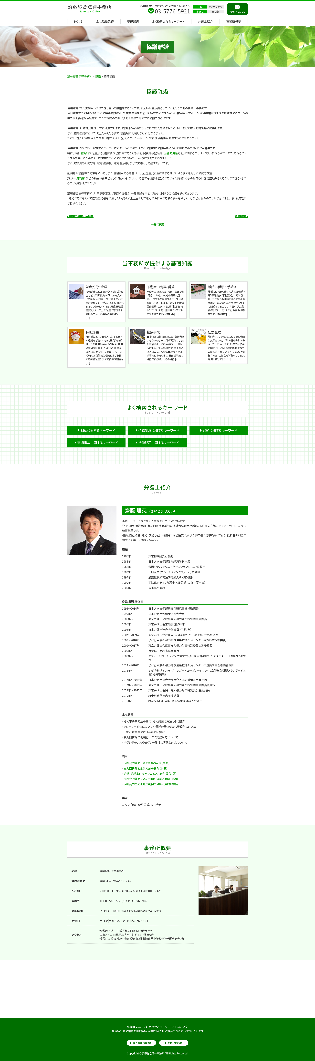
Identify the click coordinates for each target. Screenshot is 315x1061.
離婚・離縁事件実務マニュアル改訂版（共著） (150, 774)
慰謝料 (85, 153)
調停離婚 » (241, 216)
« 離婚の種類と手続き (80, 216)
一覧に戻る (157, 224)
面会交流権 (171, 153)
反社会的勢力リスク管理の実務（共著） (147, 763)
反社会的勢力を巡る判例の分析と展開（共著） (151, 779)
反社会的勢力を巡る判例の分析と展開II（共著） (152, 784)
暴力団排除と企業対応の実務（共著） (146, 768)
